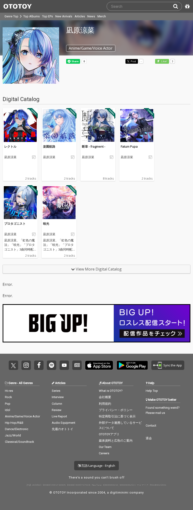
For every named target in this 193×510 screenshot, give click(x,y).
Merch (101, 16)
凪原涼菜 (10, 157)
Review (56, 410)
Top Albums (31, 16)
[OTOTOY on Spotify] (51, 365)
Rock (8, 397)
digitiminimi (119, 492)
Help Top (152, 390)
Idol (7, 410)
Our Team (105, 447)
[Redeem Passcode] (186, 6)
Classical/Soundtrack (19, 441)
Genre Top (11, 16)
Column (57, 403)
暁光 (46, 223)
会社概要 (105, 397)
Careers (104, 453)
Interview (58, 397)
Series (56, 390)
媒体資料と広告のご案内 (116, 440)
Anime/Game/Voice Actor (22, 416)
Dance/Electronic (16, 429)
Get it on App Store (99, 365)
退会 (149, 438)
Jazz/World (13, 435)
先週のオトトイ (62, 429)
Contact (151, 425)
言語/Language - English (97, 465)
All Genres (26, 383)
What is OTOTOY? (111, 390)
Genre (12, 383)
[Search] (177, 6)
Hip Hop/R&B (14, 422)
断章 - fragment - (93, 146)
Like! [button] (164, 61)
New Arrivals (63, 16)
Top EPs (47, 16)
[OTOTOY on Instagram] (26, 365)
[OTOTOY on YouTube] (64, 365)
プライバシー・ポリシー (116, 410)
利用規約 (105, 403)
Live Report (59, 416)
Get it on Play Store (132, 365)
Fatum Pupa (129, 146)
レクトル (10, 146)
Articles (80, 16)
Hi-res (9, 390)
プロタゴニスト (15, 223)
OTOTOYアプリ (109, 434)
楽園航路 (49, 146)
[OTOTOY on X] (13, 365)
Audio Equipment (63, 422)
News (91, 16)
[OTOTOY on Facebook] (39, 365)
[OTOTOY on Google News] (77, 365)
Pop (7, 403)
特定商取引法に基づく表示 (117, 416)
